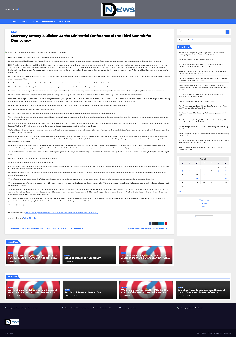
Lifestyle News (48, 21)
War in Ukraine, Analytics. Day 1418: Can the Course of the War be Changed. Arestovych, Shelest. (144, 257)
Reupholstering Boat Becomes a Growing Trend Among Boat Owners (202, 127)
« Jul (180, 191)
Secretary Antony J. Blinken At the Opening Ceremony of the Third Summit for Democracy (46, 228)
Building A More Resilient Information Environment (148, 228)
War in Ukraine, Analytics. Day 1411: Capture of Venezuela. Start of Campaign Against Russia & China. (32, 257)
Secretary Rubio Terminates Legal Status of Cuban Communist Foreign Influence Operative (201, 292)
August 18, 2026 (128, 295)
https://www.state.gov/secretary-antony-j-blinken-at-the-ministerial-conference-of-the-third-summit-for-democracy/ (61, 213)
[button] (230, 21)
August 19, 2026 (71, 295)
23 (226, 178)
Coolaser (195, 40)
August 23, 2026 (14, 295)
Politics (24, 21)
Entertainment (65, 21)
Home (14, 21)
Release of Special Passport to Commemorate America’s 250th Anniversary (204, 133)
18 (189, 178)
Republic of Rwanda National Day (82, 258)
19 (197, 178)
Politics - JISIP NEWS (30, 218)
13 (204, 175)
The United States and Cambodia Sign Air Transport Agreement (200, 113)
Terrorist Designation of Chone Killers (191, 101)
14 (211, 175)
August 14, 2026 (184, 295)
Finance (35, 21)
